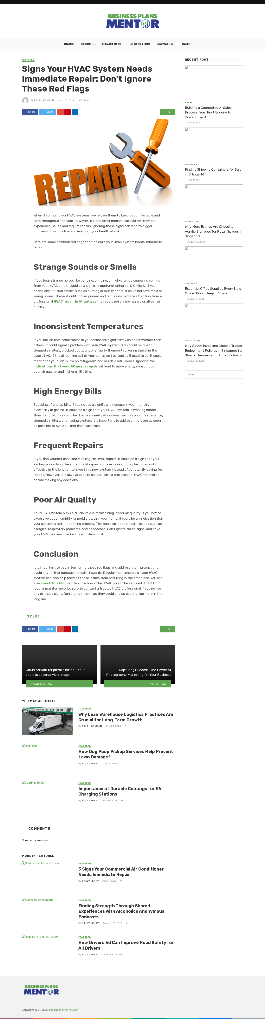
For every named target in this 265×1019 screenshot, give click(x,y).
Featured (28, 60)
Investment (193, 341)
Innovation (165, 44)
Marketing (192, 222)
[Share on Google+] (60, 112)
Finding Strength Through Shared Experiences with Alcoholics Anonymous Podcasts (121, 911)
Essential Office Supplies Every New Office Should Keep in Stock (213, 291)
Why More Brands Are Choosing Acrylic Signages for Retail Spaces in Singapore (213, 231)
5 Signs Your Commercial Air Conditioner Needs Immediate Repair (121, 872)
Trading (186, 44)
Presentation (139, 44)
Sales (189, 102)
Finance (68, 44)
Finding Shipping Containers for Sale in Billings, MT (213, 172)
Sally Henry (90, 763)
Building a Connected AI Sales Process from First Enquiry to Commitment (208, 112)
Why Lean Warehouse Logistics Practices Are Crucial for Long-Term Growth (125, 717)
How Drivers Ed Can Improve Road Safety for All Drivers (126, 945)
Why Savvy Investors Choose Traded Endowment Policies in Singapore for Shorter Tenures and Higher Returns (213, 350)
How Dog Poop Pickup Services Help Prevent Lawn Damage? (125, 754)
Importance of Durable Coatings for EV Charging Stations (119, 791)
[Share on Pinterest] (67, 112)
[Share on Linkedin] (75, 112)
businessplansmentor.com (61, 1010)
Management (112, 44)
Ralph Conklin (44, 100)
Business (88, 44)
